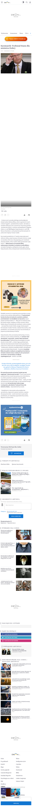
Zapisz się (16, 803)
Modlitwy (3, 784)
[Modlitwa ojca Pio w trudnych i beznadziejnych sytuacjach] (23, 573)
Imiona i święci (20, 781)
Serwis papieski (5, 770)
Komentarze (13, 33)
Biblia (17, 772)
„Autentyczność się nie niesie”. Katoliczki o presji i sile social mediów (8, 583)
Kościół (3, 764)
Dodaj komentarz (16, 516)
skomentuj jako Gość (12, 511)
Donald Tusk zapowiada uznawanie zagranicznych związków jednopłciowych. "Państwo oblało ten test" (21, 696)
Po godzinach (4, 761)
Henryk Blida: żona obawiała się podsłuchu (19, 650)
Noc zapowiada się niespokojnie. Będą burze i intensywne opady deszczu (20, 489)
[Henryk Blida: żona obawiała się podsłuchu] (6, 652)
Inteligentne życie (21, 761)
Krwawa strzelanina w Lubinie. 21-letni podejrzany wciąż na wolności (21, 687)
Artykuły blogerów (6, 775)
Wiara (21, 33)
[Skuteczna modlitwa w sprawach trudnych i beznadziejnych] (23, 535)
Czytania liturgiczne (6, 772)
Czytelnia (18, 764)
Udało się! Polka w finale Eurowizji (21, 701)
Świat (2, 51)
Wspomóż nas (17, 453)
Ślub (2, 781)
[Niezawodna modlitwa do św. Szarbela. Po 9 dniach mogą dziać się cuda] (23, 560)
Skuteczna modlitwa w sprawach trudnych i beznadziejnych (6, 532)
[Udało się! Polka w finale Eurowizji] (6, 704)
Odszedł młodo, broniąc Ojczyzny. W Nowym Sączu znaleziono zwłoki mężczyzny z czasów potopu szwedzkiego (21, 673)
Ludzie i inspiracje (21, 778)
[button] (23, 2)
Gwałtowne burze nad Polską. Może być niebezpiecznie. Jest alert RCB (21, 709)
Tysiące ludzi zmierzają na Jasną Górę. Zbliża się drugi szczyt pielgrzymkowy (20, 474)
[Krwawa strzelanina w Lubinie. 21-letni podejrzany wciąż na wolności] (6, 689)
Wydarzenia (4, 33)
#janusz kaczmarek (17, 464)
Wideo (27, 33)
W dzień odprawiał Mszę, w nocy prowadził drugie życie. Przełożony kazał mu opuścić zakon (8, 545)
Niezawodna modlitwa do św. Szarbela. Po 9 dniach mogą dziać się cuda (7, 557)
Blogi (2, 767)
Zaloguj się (3, 511)
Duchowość (19, 770)
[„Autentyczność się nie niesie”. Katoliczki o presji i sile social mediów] (23, 586)
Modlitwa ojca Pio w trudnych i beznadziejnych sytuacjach (7, 570)
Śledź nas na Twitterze (10, 637)
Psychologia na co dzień (7, 778)
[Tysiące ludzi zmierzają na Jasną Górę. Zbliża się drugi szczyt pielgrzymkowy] (6, 475)
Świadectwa (19, 775)
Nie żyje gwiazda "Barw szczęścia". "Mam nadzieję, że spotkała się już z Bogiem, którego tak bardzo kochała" (21, 718)
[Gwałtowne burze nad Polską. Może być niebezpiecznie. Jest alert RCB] (6, 711)
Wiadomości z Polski (9, 51)
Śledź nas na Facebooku (10, 634)
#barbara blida (5, 464)
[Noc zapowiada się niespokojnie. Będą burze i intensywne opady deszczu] (6, 490)
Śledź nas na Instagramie (11, 640)
